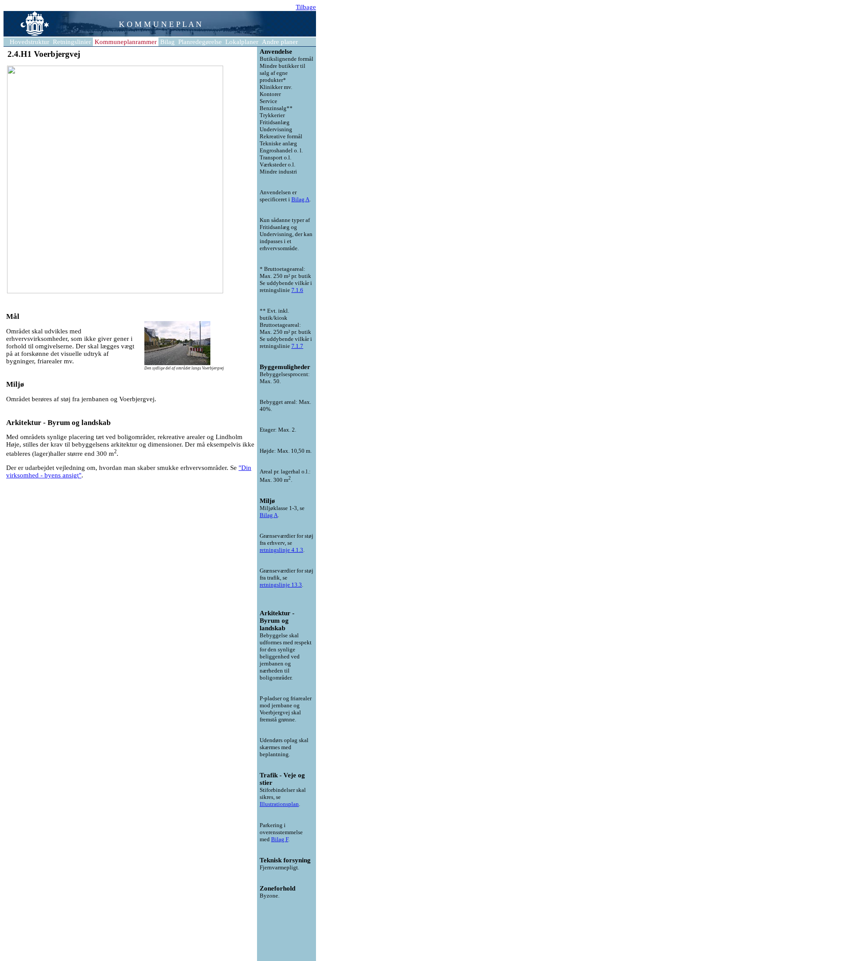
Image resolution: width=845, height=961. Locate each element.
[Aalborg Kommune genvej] (26, 35)
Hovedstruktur (29, 41)
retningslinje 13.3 (281, 584)
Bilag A (300, 199)
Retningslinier (72, 41)
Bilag (167, 41)
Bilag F (279, 839)
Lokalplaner (242, 41)
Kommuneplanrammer (125, 41)
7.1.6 (297, 290)
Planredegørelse (200, 41)
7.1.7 (297, 346)
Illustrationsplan (279, 804)
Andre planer (280, 41)
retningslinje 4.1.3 (281, 550)
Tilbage (306, 7)
